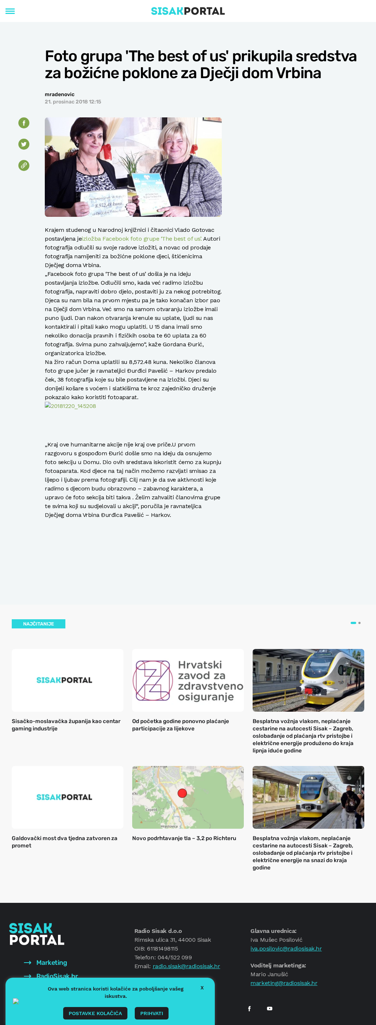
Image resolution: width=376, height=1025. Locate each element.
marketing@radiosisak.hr (283, 983)
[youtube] (269, 1008)
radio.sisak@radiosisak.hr (186, 966)
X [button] (202, 988)
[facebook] (249, 1008)
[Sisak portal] (188, 11)
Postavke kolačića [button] (95, 1013)
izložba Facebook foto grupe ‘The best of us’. (142, 238)
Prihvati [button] (151, 1013)
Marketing (51, 963)
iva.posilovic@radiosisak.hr (286, 948)
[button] (353, 623)
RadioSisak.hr (56, 976)
